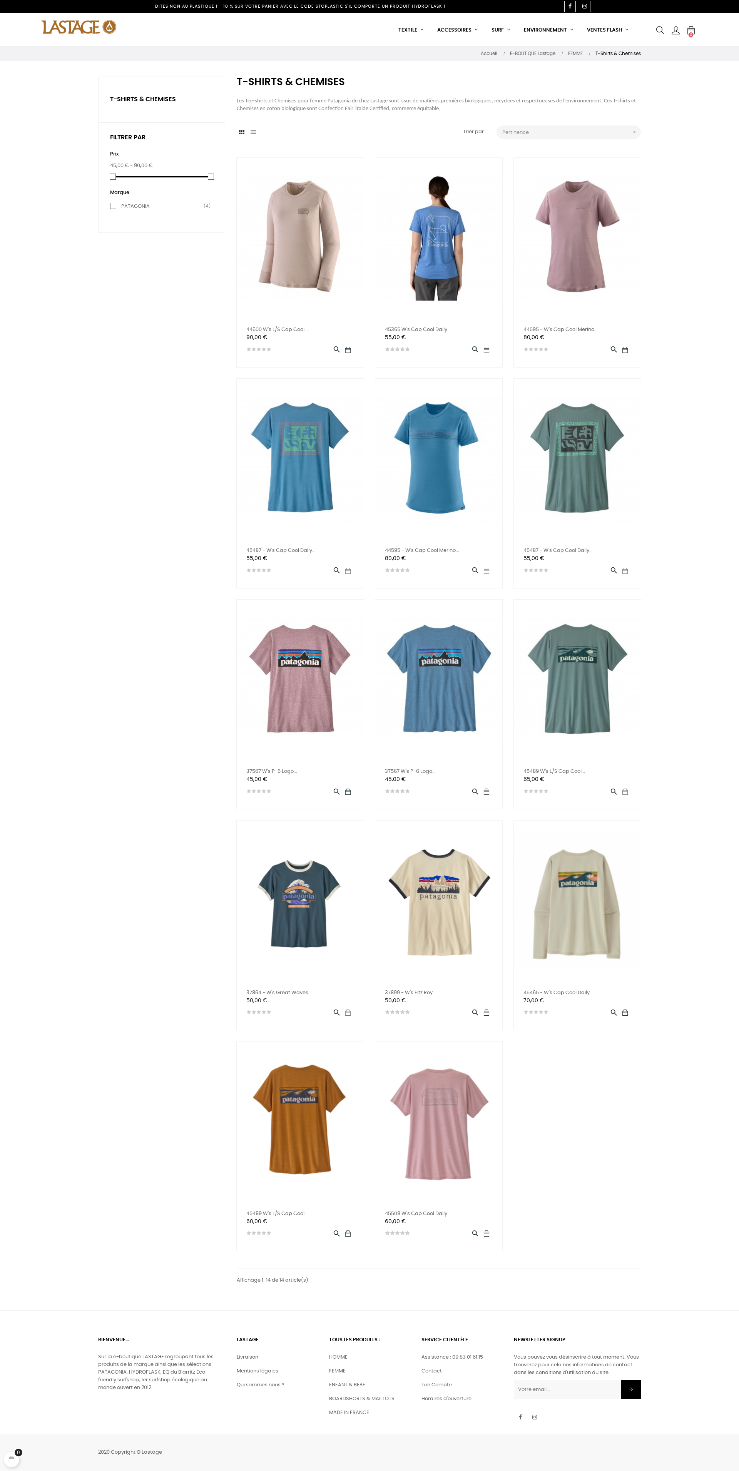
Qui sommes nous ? (260, 1384)
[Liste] (253, 132)
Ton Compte (436, 1384)
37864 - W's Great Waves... (279, 992)
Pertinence (569, 132)
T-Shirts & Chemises (143, 99)
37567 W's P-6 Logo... (271, 771)
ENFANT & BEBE (347, 1384)
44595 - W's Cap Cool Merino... (560, 329)
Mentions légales (257, 1371)
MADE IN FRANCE (349, 1412)
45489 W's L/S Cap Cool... (554, 771)
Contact (431, 1371)
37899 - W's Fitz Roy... (410, 992)
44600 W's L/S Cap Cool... (277, 329)
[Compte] (675, 30)
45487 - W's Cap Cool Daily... (281, 550)
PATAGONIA (163, 206)
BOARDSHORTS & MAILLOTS (362, 1398)
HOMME (338, 1357)
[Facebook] (570, 6)
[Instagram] (584, 6)
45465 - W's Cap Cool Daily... (558, 992)
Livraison (247, 1357)
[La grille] (241, 132)
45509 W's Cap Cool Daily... (418, 1213)
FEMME (337, 1371)
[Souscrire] (631, 1389)
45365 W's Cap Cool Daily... (418, 329)
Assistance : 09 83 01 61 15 (452, 1357)
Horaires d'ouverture (446, 1398)
